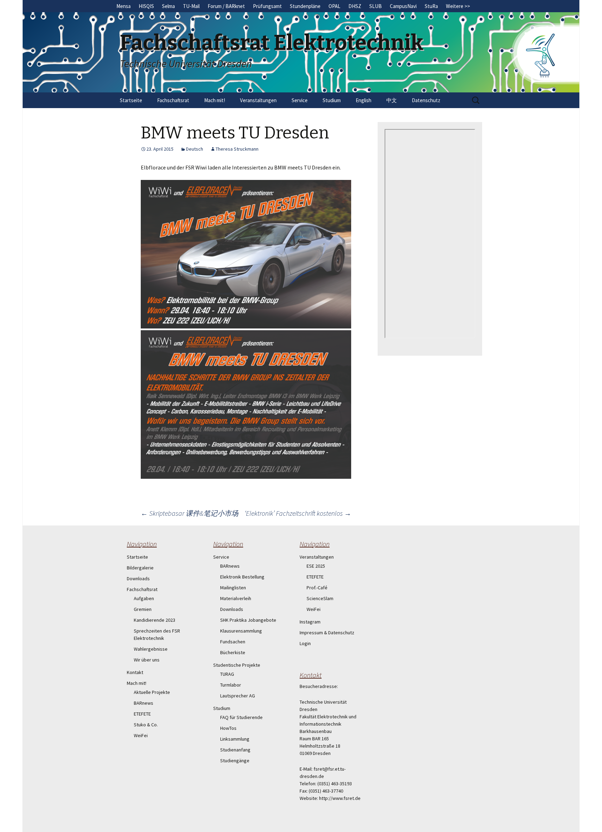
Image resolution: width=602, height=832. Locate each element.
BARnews (143, 703)
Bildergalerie (140, 568)
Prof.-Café (317, 587)
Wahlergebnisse (151, 649)
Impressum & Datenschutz (327, 632)
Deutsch (194, 149)
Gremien (143, 609)
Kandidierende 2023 (154, 620)
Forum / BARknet (226, 6)
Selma (168, 6)
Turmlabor (230, 685)
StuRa (431, 6)
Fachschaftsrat (173, 100)
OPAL (334, 6)
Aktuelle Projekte (152, 692)
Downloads (138, 578)
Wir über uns (147, 660)
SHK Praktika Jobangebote (248, 620)
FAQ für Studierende (241, 717)
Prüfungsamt (267, 6)
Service (300, 100)
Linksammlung (234, 739)
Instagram (310, 622)
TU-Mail (191, 6)
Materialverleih (235, 598)
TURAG (227, 674)
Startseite (131, 100)
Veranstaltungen (258, 100)
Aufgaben (144, 598)
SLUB (375, 6)
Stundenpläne (305, 6)
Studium (332, 100)
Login (305, 643)
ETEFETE (142, 714)
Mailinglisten (233, 587)
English (363, 100)
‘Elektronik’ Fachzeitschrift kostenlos (298, 513)
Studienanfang (235, 750)
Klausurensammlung (241, 631)
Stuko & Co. (146, 724)
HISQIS (146, 6)
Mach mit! (214, 100)
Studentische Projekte (236, 665)
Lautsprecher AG (237, 696)
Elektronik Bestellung (242, 577)
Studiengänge (234, 760)
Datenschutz (426, 100)
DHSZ (354, 6)
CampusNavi (403, 6)
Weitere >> (458, 6)
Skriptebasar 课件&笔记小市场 (189, 513)
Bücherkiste (232, 652)
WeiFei (141, 735)
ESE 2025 (316, 566)
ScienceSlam (320, 598)
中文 (391, 100)
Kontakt (135, 672)
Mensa (123, 6)
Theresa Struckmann (237, 149)
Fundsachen (232, 641)
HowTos (228, 728)
